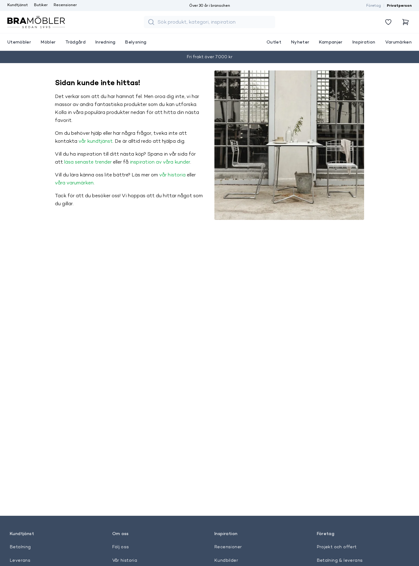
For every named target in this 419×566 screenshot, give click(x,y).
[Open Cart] (405, 22)
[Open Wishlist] (388, 22)
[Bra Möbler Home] (36, 22)
